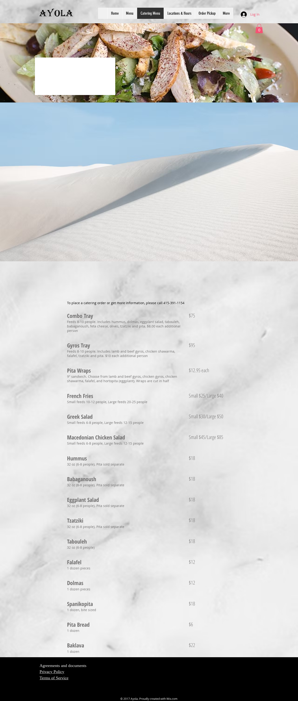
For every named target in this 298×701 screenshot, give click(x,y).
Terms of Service (54, 678)
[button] (259, 28)
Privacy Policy (52, 671)
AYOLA (56, 13)
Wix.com (171, 699)
